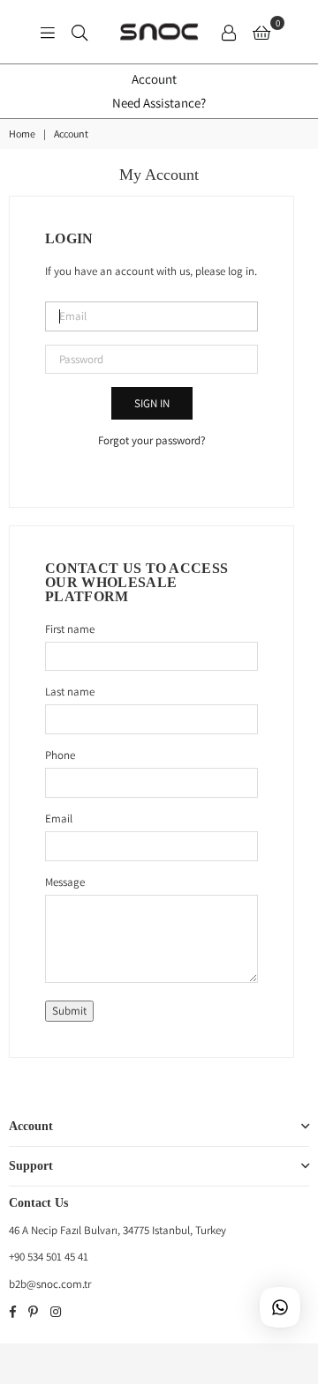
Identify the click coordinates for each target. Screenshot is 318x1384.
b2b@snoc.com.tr (50, 1283)
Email (58, 818)
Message (65, 881)
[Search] (79, 32)
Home (22, 133)
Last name (70, 691)
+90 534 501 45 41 (48, 1256)
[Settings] (229, 32)
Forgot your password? (151, 440)
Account (154, 79)
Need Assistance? (159, 102)
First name (70, 628)
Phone (60, 755)
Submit (69, 1010)
